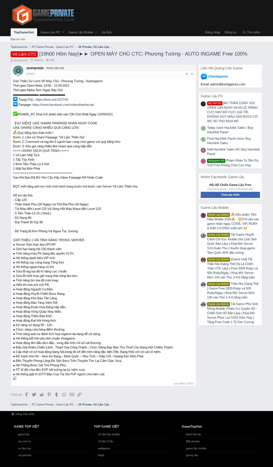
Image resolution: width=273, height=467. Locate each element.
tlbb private (193, 441)
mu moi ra (24, 441)
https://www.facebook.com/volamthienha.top (63, 104)
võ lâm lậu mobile (109, 434)
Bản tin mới (18, 39)
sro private (24, 455)
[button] (63, 32)
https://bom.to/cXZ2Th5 (52, 99)
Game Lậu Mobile (80, 32)
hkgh (101, 455)
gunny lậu (192, 455)
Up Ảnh (106, 32)
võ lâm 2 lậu (105, 441)
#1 (192, 73)
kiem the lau (193, 434)
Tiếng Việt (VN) (24, 414)
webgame (104, 448)
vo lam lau (24, 448)
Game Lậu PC (50, 32)
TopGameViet (24, 32)
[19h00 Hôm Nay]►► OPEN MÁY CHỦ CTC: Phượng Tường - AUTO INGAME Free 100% (129, 54)
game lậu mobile (196, 448)
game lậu (23, 434)
